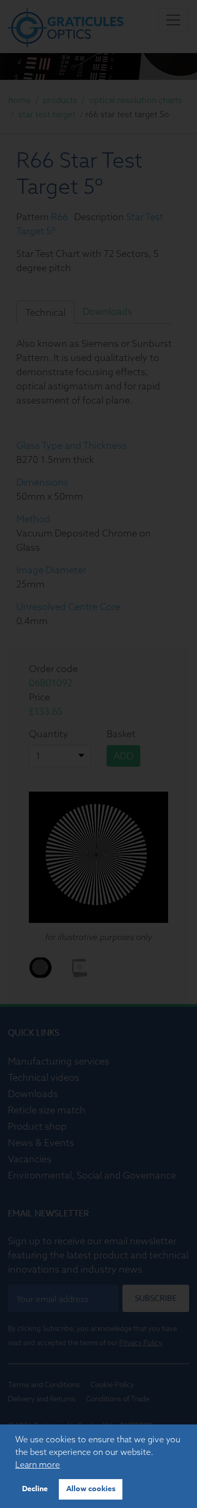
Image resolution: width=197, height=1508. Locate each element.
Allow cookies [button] (91, 1488)
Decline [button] (35, 1488)
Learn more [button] (37, 1464)
